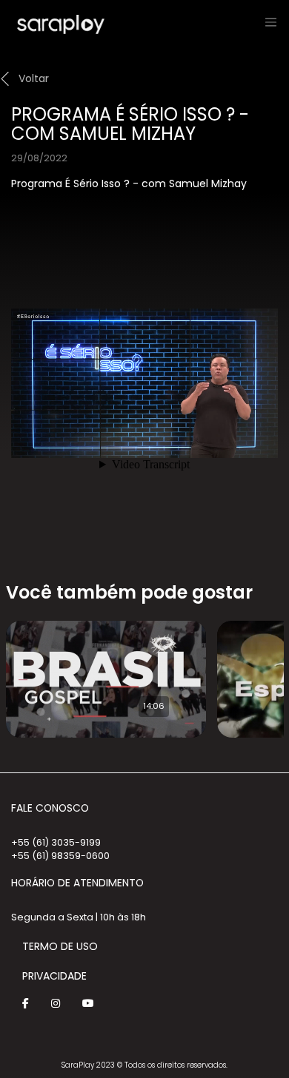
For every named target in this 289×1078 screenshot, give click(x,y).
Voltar (34, 78)
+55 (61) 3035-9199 (56, 842)
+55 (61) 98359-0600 (60, 855)
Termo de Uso (60, 946)
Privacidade (54, 975)
